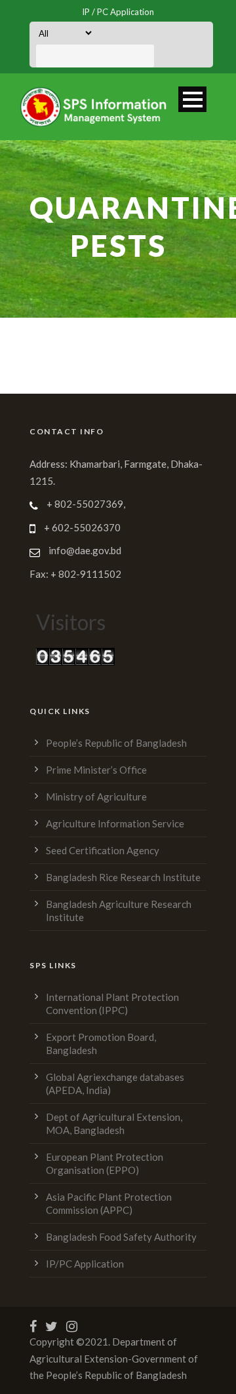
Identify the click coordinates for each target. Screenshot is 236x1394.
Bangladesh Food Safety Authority (121, 1237)
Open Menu (192, 99)
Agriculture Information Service (115, 823)
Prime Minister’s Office (96, 770)
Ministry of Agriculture (96, 796)
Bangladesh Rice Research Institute (123, 877)
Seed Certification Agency (102, 850)
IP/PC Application (85, 1264)
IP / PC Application (118, 12)
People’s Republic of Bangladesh (116, 743)
